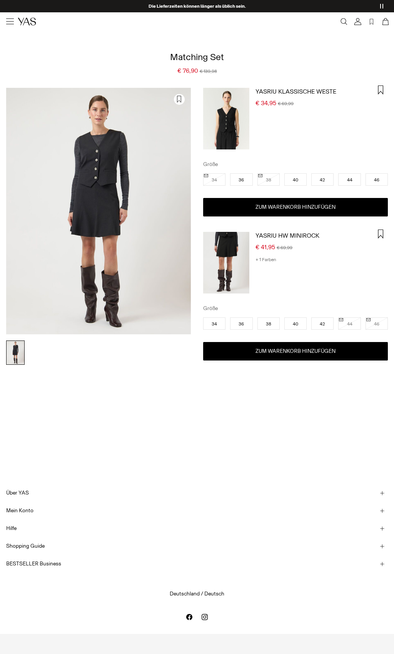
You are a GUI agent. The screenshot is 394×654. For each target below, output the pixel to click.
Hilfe (11, 528)
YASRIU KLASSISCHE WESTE (295, 91)
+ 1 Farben (265, 259)
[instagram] (204, 617)
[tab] (15, 352)
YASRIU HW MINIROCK (287, 235)
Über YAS (17, 493)
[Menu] (10, 21)
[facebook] (189, 617)
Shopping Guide (25, 546)
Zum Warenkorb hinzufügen (295, 207)
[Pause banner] (382, 6)
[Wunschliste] (371, 21)
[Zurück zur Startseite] (27, 21)
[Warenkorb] (385, 21)
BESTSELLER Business (33, 563)
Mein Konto (19, 510)
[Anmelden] (357, 21)
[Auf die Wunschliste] (179, 99)
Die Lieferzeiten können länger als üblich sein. (197, 6)
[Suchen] (344, 21)
